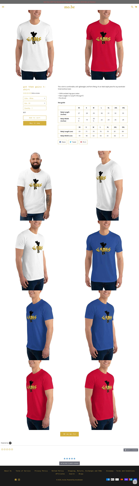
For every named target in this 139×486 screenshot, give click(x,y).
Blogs (81, 474)
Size (25, 103)
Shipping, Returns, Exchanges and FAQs (85, 471)
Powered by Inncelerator (75, 480)
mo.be (64, 480)
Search (72, 474)
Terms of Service (23, 471)
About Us (8, 471)
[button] (131, 449)
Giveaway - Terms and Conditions (120, 471)
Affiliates (60, 474)
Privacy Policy (41, 471)
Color (26, 98)
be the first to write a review (69, 463)
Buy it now (35, 123)
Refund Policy (58, 471)
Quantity (27, 108)
